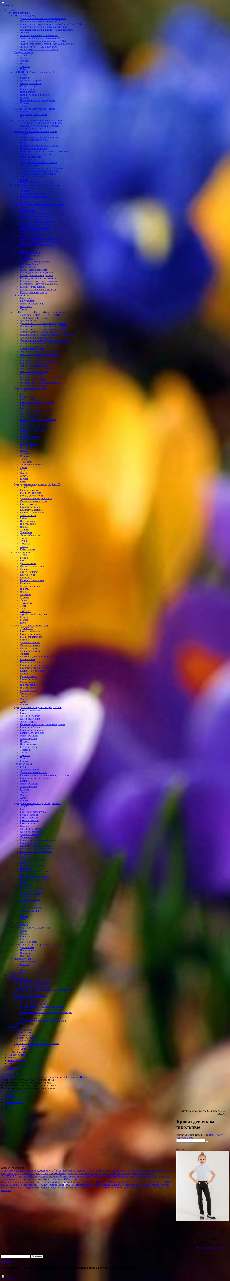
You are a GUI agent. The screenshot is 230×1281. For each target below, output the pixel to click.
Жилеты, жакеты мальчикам (35, 227)
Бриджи (24, 557)
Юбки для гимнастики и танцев (37, 182)
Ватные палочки (29, 250)
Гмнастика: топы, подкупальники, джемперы (44, 151)
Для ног (24, 933)
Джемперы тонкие (30, 413)
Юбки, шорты (27, 549)
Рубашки (25, 789)
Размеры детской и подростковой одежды (42, 1006)
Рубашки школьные (30, 230)
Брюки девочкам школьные (34, 213)
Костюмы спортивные (32, 430)
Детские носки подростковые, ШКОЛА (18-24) (45, 343)
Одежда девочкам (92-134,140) (30, 388)
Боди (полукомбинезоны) (33, 812)
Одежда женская (22, 552)
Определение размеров (26, 998)
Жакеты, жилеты (29, 572)
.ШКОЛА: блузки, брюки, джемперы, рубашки (39, 204)
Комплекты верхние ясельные (36, 851)
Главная (12, 10)
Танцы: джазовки (29, 165)
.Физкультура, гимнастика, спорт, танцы (35, 131)
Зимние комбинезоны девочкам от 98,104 (42, 38)
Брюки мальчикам (29, 820)
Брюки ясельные (29, 823)
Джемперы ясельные (31, 834)
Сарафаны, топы (29, 896)
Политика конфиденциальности (31, 1046)
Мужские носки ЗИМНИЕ (34, 380)
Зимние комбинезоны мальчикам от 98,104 (43, 41)
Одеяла (24, 924)
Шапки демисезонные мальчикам (38, 278)
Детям (23, 930)
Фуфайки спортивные (32, 176)
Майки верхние (28, 682)
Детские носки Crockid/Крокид (36, 337)
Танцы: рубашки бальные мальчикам (39, 171)
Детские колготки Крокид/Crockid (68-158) (43, 332)
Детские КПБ (27, 947)
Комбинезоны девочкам (33, 193)
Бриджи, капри (28, 396)
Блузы (23, 394)
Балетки (24, 111)
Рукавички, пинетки (31, 893)
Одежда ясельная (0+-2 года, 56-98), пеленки (37, 803)
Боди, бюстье (27, 298)
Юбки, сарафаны (29, 233)
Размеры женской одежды (34, 1004)
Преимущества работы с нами (30, 1040)
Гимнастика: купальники (33, 148)
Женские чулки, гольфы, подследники (40, 377)
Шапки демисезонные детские (36, 275)
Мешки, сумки (28, 961)
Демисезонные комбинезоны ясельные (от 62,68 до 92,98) (51, 24)
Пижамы (24, 97)
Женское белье (21, 295)
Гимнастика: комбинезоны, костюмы (39, 145)
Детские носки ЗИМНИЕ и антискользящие (43, 340)
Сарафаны (25, 453)
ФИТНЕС (25, 611)
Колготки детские (29, 86)
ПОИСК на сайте (17, 1052)
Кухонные (25, 936)
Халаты (24, 476)
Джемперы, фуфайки (31, 80)
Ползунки (25, 885)
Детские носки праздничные (35, 346)
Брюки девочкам (29, 817)
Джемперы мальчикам (32, 831)
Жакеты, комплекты (30, 83)
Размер (204, 1135)
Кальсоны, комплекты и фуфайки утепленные (44, 775)
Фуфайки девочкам (30, 908)
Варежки (25, 77)
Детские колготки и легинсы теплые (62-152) (44, 326)
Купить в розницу (23, 1029)
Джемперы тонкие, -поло (33, 772)
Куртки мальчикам (30, 202)
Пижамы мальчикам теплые (35, 876)
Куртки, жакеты (28, 676)
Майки (23, 518)
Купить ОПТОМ (23, 1049)
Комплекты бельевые (31, 422)
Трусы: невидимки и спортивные (38, 173)
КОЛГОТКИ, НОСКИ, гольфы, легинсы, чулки (39, 312)
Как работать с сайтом (26, 1037)
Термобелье (26, 461)
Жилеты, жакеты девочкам (34, 224)
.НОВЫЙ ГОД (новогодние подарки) (34, 72)
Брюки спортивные (30, 399)
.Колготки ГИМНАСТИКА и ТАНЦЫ (40, 315)
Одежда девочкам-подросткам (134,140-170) (37, 484)
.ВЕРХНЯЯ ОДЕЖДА (26, 15)
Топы (23, 605)
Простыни (25, 956)
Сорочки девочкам (30, 899)
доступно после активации (210, 1247)
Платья (24, 63)
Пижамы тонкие (29, 447)
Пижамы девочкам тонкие (34, 874)
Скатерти (19, 967)
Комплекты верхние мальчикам (37, 848)
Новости (12, 1063)
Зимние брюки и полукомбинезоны (39, 35)
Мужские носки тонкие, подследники (40, 382)
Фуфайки (25, 66)
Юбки (23, 69)
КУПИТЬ (13, 1026)
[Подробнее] (202, 1220)
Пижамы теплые (29, 444)
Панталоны (26, 306)
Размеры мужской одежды (34, 1001)
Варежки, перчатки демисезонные (38, 238)
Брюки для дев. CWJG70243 (202, 1239)
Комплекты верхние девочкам (36, 845)
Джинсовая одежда (30, 651)
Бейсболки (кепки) (30, 264)
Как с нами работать (25, 1035)
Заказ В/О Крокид (17, 978)
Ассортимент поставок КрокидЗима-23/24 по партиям (43, 989)
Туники (24, 470)
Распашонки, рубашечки (33, 888)
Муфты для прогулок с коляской (37, 244)
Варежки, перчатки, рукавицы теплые (40, 241)
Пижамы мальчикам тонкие (35, 879)
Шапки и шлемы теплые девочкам (38, 281)
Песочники (26, 868)
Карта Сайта (47, 1077)
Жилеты (24, 32)
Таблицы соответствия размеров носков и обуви (46, 1012)
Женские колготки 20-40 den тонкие (39, 354)
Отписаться (7, 1261)
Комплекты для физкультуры (35, 154)
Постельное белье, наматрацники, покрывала (38, 944)
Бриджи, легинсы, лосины (34, 140)
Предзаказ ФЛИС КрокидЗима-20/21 (33, 987)
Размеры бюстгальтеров (32, 1015)
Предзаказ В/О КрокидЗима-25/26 (32, 981)
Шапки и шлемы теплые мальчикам (39, 284)
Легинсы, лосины (29, 436)
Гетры (23, 142)
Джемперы (26, 58)
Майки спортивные (30, 156)
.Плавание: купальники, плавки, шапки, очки (38, 120)
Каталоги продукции (19, 12)
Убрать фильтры (185, 1137)
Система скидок (22, 1032)
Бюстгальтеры (27, 300)
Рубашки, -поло (28, 690)
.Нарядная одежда (23, 52)
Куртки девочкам (29, 199)
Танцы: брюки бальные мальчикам (38, 162)
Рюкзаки (24, 964)
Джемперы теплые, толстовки (36, 411)
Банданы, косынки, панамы (34, 261)
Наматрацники (28, 950)
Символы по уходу (24, 1023)
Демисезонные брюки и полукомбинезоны (43, 18)
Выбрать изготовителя (188, 1135)
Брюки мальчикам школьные (35, 216)
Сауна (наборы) (28, 941)
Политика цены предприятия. (23, 1066)
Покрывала (26, 953)
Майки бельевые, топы (32, 303)
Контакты (13, 1069)
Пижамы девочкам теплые (34, 871)
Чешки (23, 117)
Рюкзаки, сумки (22, 958)
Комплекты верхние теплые (35, 425)
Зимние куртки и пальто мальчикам (39, 49)
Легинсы (25, 60)
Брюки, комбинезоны (31, 495)
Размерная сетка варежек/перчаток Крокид (43, 1020)
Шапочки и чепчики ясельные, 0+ (38, 289)
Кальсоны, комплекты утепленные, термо (42, 724)
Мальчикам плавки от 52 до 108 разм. (40, 125)
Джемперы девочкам (31, 828)
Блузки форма (27, 210)
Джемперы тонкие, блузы (33, 501)
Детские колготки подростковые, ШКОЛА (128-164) (48, 334)
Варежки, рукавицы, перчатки (30, 236)
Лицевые (25, 939)
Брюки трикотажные (31, 405)
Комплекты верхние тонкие (35, 428)
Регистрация (8, 1074)
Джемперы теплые (30, 642)
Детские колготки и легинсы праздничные (43, 323)
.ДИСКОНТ (26, 55)
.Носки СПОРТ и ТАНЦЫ (34, 317)
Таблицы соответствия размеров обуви (41, 1018)
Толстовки (25, 693)
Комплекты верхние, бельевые (36, 778)
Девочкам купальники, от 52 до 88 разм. (41, 123)
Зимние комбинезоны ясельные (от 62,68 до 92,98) (47, 44)
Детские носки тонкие (32, 348)
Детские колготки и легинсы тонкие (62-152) (44, 329)
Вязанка (24, 408)
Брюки (23, 560)
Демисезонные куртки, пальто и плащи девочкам (46, 29)
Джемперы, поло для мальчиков (37, 221)
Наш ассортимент (17, 1054)
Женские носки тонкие (32, 374)
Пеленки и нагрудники (32, 865)
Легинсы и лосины (30, 586)
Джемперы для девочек (32, 219)
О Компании (14, 975)
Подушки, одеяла (23, 922)
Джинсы (24, 569)
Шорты (24, 179)
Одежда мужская (23, 764)
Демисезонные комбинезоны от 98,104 (40, 21)
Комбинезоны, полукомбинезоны (38, 419)
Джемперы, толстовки (32, 566)
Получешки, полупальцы (33, 114)
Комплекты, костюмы (31, 509)
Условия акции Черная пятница (30, 995)
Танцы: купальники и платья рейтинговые (43, 168)
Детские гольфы (28, 320)
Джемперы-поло (29, 648)
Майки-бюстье (28, 442)
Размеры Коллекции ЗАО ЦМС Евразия (41, 1009)
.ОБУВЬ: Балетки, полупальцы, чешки (34, 108)
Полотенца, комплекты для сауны (32, 927)
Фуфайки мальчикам (31, 910)
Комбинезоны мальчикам (33, 196)
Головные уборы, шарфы (27, 255)
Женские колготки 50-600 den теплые (40, 357)
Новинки (12, 1057)
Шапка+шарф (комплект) (33, 269)
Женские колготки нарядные (35, 365)
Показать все (216, 1135)
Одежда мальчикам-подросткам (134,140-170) (38, 707)
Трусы (23, 309)
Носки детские (28, 92)
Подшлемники (28, 267)
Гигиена (18, 247)
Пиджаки (25, 741)
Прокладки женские (31, 252)
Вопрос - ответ (15, 972)
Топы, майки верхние (31, 464)
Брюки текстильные (30, 634)
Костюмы (25, 433)
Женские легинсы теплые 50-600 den (39, 368)
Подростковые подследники (35, 385)
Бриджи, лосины (29, 490)
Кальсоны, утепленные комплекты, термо (42, 656)
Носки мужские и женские (34, 94)
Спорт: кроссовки (29, 159)
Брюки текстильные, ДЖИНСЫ (37, 402)
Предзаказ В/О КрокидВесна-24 (31, 984)
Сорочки (24, 103)
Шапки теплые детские (32, 286)
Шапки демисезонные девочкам (37, 272)
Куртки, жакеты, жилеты (33, 860)
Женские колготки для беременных (39, 360)
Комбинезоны (27, 89)
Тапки (23, 106)
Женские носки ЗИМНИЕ (34, 371)
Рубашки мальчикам (31, 891)
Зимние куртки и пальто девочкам (38, 46)
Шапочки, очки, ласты (32, 128)
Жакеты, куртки (28, 416)
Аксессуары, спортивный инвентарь (39, 137)
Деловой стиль (28, 563)
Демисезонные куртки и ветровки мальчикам (44, 27)
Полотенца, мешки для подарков (37, 100)
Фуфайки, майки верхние (33, 614)
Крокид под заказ (17, 1060)
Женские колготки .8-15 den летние (39, 351)
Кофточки (25, 857)
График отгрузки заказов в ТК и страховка (36, 1043)
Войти (19, 1074)
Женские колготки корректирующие (39, 363)
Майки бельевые (29, 439)
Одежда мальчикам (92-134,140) (31, 625)
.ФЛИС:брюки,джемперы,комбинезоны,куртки (39, 185)
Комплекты (26, 577)
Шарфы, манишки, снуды (33, 292)
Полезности (14, 992)
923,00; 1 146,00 (211, 1244)
